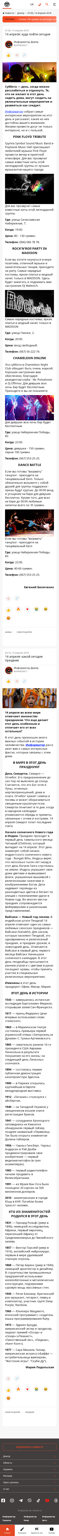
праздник (29, 1412)
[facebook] (3, 1500)
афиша (8, 632)
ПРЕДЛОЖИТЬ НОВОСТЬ (29, 1447)
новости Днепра (24, 632)
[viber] (29, 1500)
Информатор (14, 111)
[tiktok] (38, 1500)
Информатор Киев (30, 1518)
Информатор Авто (48, 1518)
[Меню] (54, 4)
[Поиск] (47, 4)
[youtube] (47, 1500)
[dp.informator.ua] (7, 4)
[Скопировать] (24, 55)
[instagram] (12, 1500)
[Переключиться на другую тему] (39, 4)
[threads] (56, 1500)
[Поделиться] (17, 55)
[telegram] (21, 1500)
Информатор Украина (9, 1518)
